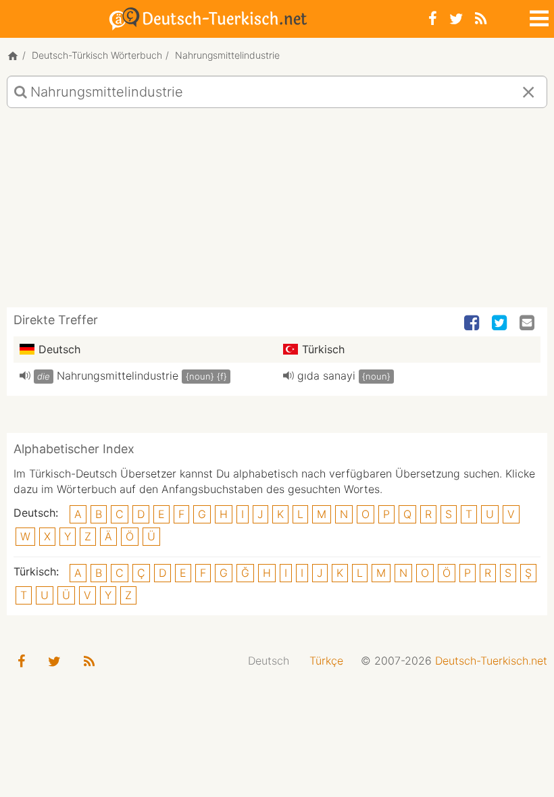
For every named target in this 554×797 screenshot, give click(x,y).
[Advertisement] (277, 212)
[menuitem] (268, 660)
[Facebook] (432, 18)
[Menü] (538, 16)
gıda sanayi (326, 375)
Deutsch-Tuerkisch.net (491, 660)
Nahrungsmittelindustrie (117, 375)
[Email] (528, 323)
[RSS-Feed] (481, 18)
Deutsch (268, 660)
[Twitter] (456, 18)
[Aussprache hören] (25, 375)
